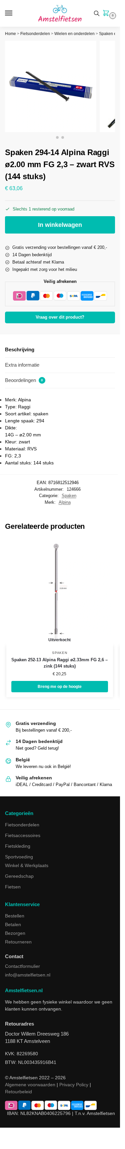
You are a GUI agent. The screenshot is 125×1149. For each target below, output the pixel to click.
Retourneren (18, 941)
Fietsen (13, 886)
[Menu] (15, 13)
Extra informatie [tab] (22, 365)
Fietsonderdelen (35, 33)
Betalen (13, 924)
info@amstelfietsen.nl (27, 975)
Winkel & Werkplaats (26, 865)
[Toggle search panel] (96, 13)
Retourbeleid (18, 1091)
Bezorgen (15, 933)
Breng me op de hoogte (60, 686)
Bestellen (14, 915)
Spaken (69, 495)
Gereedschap (19, 876)
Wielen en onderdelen (74, 33)
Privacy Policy (73, 1084)
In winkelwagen (60, 225)
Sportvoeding (19, 856)
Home (10, 33)
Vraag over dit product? (60, 317)
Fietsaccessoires (22, 835)
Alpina (65, 502)
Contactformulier (22, 966)
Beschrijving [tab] (19, 349)
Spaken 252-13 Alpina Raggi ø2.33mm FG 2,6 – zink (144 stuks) (59, 663)
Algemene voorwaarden (30, 1084)
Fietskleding (17, 846)
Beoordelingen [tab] (24, 380)
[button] (107, 14)
